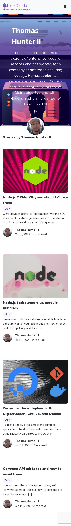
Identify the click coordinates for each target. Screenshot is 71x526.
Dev (7, 209)
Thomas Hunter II (27, 230)
